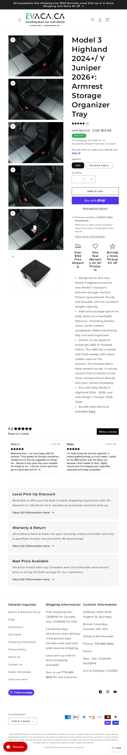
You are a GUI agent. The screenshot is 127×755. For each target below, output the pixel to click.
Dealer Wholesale (19, 671)
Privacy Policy (17, 649)
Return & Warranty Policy (24, 612)
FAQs (11, 619)
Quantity (77, 172)
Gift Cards (14, 634)
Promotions (15, 627)
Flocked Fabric (99, 165)
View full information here (31, 512)
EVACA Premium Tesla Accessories (67, 747)
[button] (19, 19)
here (92, 411)
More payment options (95, 208)
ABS (78, 165)
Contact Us (15, 664)
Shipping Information (22, 642)
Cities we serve (18, 679)
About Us (14, 656)
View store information (90, 236)
